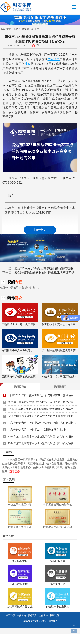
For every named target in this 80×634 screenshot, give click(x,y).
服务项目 (32, 615)
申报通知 (21, 615)
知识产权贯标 (20, 584)
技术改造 (54, 59)
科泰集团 (53, 620)
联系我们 (54, 615)
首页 (16, 29)
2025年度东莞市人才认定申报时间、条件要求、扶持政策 (40, 402)
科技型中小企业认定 (57, 606)
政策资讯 (27, 29)
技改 (28, 64)
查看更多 (14, 471)
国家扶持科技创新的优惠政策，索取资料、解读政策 (32, 376)
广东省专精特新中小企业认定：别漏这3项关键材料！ (38, 429)
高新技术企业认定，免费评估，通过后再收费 (28, 324)
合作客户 (43, 615)
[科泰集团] (16, 7)
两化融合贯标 (20, 561)
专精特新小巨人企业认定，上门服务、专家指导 (29, 350)
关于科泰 (10, 615)
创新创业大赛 (57, 561)
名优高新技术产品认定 (20, 606)
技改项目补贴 (57, 584)
